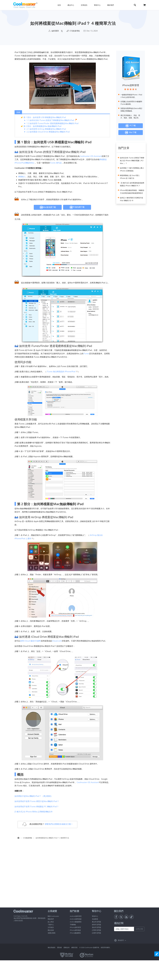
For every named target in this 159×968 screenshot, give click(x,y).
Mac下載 (132, 132)
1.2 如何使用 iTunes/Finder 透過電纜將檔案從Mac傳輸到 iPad (52, 123)
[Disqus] (63, 878)
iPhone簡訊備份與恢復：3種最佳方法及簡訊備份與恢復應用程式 (132, 191)
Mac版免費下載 (49, 207)
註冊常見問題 (96, 933)
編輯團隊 (55, 31)
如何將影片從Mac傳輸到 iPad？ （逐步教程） (34, 796)
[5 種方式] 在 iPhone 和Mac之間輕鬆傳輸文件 (34, 811)
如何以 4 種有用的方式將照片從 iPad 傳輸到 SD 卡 (131, 199)
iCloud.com (57, 641)
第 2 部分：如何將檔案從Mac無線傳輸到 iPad (42, 126)
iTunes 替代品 (56, 162)
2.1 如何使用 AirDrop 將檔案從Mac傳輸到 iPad (46, 129)
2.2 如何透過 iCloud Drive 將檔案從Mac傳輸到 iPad (48, 131)
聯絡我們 (51, 919)
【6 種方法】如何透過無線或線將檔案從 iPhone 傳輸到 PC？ (132, 184)
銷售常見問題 (96, 925)
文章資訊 (51, 927)
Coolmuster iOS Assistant (91, 156)
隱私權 (59, 947)
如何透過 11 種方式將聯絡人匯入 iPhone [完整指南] (132, 169)
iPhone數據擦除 (75, 933)
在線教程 (95, 919)
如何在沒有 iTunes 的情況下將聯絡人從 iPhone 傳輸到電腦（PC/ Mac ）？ (132, 160)
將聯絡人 (22, 176)
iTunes (86, 353)
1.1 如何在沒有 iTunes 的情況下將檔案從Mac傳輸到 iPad (50, 120)
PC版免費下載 (79, 207)
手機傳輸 (73, 925)
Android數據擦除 (75, 922)
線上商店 (51, 922)
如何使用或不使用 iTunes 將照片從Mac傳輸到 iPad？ (37, 801)
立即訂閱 (139, 929)
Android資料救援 (75, 919)
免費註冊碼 (51, 933)
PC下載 (132, 125)
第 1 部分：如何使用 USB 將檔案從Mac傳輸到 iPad (45, 117)
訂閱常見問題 (96, 930)
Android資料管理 (75, 916)
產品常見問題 (96, 922)
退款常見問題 (96, 927)
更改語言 (121, 940)
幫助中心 (95, 916)
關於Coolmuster (53, 916)
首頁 (59, 5)
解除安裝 (74, 947)
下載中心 (51, 925)
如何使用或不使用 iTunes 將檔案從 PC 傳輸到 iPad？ (37, 806)
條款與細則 (51, 947)
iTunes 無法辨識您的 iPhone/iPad (61, 371)
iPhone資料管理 (130, 85)
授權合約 (67, 947)
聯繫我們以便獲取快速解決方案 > (58, 824)
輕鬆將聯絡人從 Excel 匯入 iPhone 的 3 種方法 (130, 176)
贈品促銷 (51, 930)
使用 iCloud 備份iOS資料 (30, 641)
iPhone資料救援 (75, 930)
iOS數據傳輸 (74, 31)
